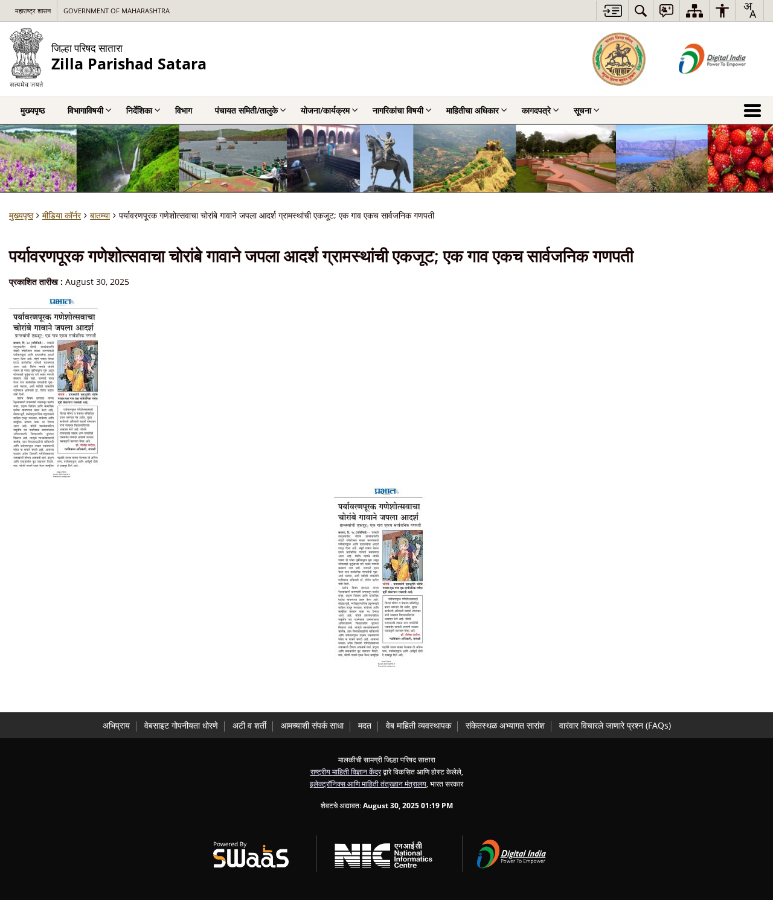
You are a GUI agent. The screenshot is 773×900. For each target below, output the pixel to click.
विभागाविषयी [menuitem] (85, 110)
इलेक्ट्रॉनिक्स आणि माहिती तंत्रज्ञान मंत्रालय (368, 783)
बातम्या (100, 215)
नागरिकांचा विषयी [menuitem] (398, 110)
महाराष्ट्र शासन (33, 10)
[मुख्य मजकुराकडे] (612, 11)
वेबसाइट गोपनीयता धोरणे (181, 725)
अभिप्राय (116, 725)
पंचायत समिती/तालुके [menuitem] (246, 110)
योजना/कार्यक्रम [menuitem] (325, 110)
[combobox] (749, 10)
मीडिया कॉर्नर (61, 215)
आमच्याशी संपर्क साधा (312, 725)
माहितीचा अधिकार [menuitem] (472, 110)
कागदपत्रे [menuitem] (536, 110)
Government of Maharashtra (116, 10)
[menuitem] (641, 10)
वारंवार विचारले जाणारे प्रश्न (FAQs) (615, 725)
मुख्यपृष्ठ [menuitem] (33, 110)
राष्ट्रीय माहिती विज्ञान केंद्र (345, 771)
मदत (364, 725)
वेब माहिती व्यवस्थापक (418, 725)
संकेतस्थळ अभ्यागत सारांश (505, 725)
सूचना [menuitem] (582, 110)
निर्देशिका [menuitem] (139, 110)
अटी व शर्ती (249, 725)
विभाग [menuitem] (183, 110)
